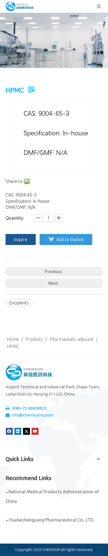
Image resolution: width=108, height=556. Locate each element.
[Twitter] (26, 431)
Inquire (20, 239)
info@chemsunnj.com (32, 415)
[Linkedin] (17, 431)
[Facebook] (9, 431)
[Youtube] (35, 431)
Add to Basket (70, 239)
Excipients (19, 302)
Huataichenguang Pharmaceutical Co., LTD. (51, 519)
